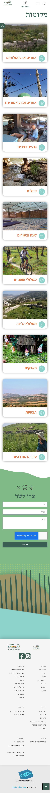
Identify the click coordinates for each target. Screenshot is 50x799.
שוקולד (43, 690)
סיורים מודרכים (25, 456)
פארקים (31, 367)
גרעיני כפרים (27, 146)
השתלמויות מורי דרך (17, 711)
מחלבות (43, 683)
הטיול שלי (25, 6)
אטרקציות (42, 711)
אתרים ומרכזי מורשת (21, 102)
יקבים (44, 676)
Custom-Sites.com (19, 787)
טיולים (32, 190)
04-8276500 (19, 742)
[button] (2, 26)
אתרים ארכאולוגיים (17, 669)
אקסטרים (43, 714)
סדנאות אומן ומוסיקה (39, 725)
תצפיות (31, 412)
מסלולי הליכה (26, 323)
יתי (42, 669)
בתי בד (44, 673)
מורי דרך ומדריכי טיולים (38, 742)
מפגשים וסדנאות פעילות (38, 721)
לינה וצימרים (27, 235)
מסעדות (43, 687)
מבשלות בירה (41, 680)
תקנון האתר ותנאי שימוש (15, 752)
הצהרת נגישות (19, 755)
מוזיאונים (43, 718)
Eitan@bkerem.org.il (16, 745)
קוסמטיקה (42, 728)
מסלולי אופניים (25, 279)
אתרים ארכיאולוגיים (21, 57)
